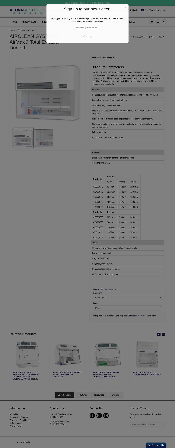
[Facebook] (84, 36)
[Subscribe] (99, 28)
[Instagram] (90, 36)
